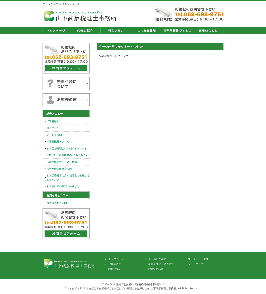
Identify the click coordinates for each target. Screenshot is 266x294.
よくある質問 (54, 134)
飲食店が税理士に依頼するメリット (67, 148)
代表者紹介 (85, 30)
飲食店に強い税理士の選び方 (63, 186)
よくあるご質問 (146, 30)
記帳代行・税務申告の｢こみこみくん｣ (68, 155)
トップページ (56, 30)
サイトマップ (195, 263)
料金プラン (115, 30)
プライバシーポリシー (200, 259)
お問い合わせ (208, 30)
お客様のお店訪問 (57, 202)
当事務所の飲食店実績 (59, 168)
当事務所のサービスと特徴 (62, 161)
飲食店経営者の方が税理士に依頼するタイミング (68, 177)
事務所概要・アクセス (177, 30)
